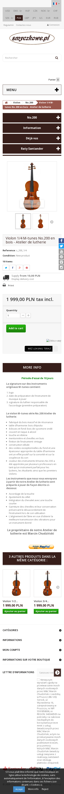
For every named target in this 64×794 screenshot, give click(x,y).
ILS (40, 17)
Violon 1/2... (10, 601)
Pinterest (29, 267)
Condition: (9, 255)
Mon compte (11, 649)
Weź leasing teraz (39, 348)
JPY (34, 17)
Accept (19, 789)
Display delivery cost (23, 279)
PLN (19, 17)
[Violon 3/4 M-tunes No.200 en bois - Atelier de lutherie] (47, 583)
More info (33, 789)
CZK (35, 10)
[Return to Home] (6, 103)
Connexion (54, 24)
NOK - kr (45, 10)
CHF (55, 10)
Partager (14, 267)
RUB (56, 17)
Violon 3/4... (41, 601)
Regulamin (9, 25)
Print (11, 285)
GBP (27, 17)
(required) (49, 721)
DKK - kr (18, 10)
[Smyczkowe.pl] (32, 38)
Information (32, 128)
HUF (27, 10)
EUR (48, 17)
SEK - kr (9, 17)
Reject (45, 789)
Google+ (22, 267)
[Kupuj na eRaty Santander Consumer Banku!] (53, 340)
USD (7, 10)
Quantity (11, 310)
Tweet (8, 267)
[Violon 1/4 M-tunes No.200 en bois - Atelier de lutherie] (23, 221)
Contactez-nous (23, 25)
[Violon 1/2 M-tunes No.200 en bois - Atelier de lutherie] (16, 583)
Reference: (9, 250)
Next (52, 222)
